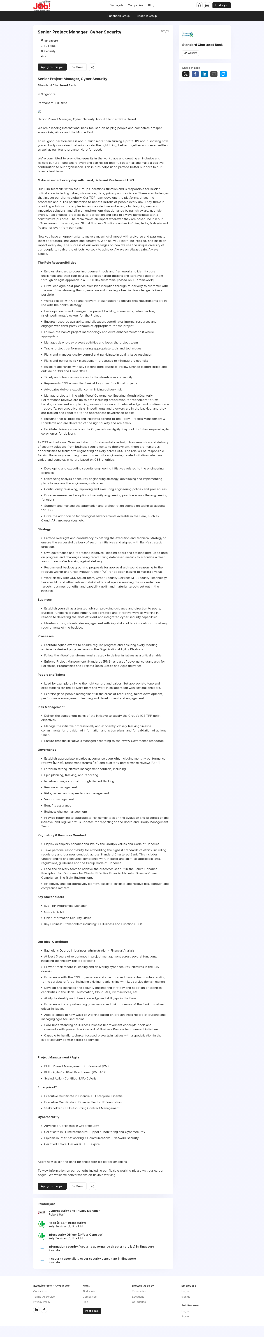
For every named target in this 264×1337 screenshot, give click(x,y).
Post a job (221, 5)
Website (192, 52)
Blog (151, 5)
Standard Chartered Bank (202, 45)
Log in (185, 1291)
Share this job (92, 67)
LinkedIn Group (147, 16)
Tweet (185, 74)
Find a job (116, 5)
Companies (135, 5)
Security (49, 51)
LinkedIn (36, 1310)
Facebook (44, 1310)
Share (195, 74)
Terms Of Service (44, 1296)
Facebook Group (118, 16)
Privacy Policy (41, 1302)
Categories (139, 1302)
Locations (138, 1296)
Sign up (185, 1296)
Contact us (40, 1291)
